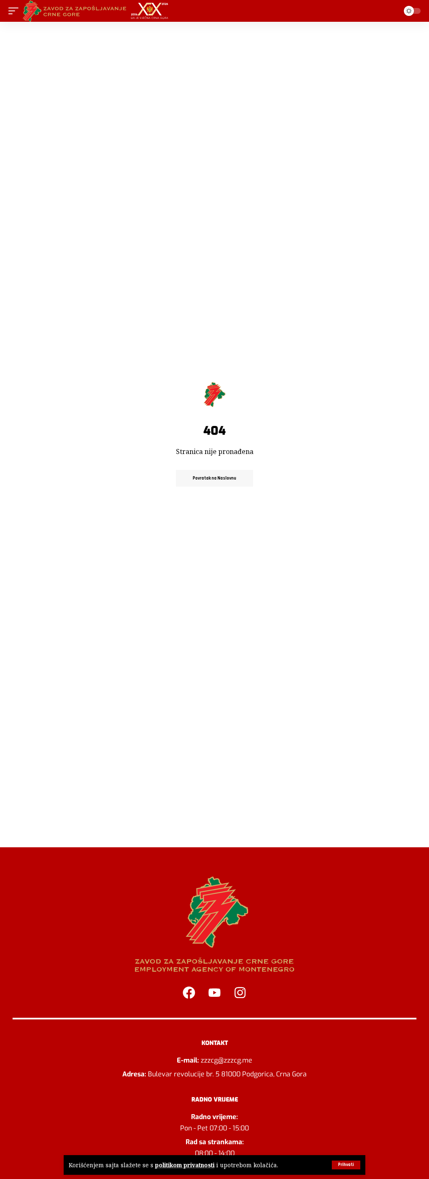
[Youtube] (214, 992)
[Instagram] (240, 992)
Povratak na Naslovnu (214, 478)
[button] (346, 1165)
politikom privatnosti (184, 1165)
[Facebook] (189, 992)
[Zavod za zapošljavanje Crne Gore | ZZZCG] (97, 11)
